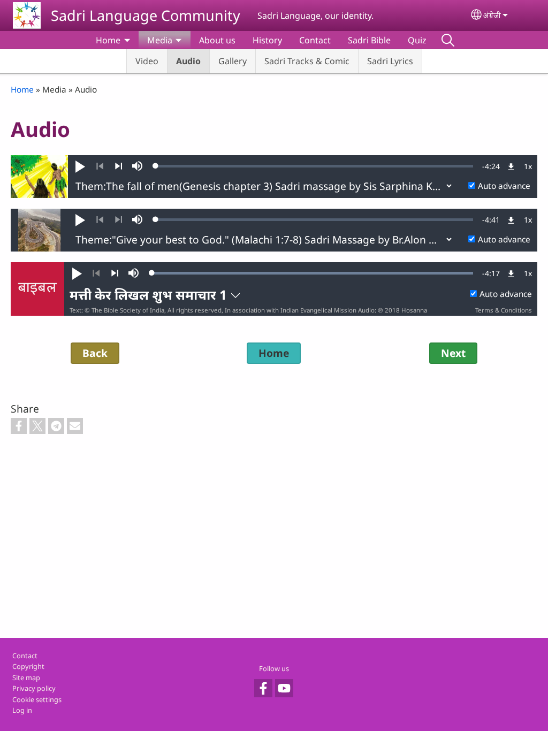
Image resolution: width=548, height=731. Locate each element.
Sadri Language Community (145, 15)
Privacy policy (34, 688)
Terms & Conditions (503, 310)
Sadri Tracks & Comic (306, 61)
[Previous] (99, 166)
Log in (22, 710)
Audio (188, 61)
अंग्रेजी (492, 15)
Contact (315, 40)
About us (217, 40)
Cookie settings (37, 699)
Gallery (232, 61)
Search (448, 40)
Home (108, 40)
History (267, 40)
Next (453, 353)
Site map (26, 677)
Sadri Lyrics (390, 61)
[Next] (118, 166)
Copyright (28, 666)
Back (95, 353)
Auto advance (504, 186)
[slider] (314, 166)
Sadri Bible (369, 40)
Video (146, 61)
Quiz (417, 40)
